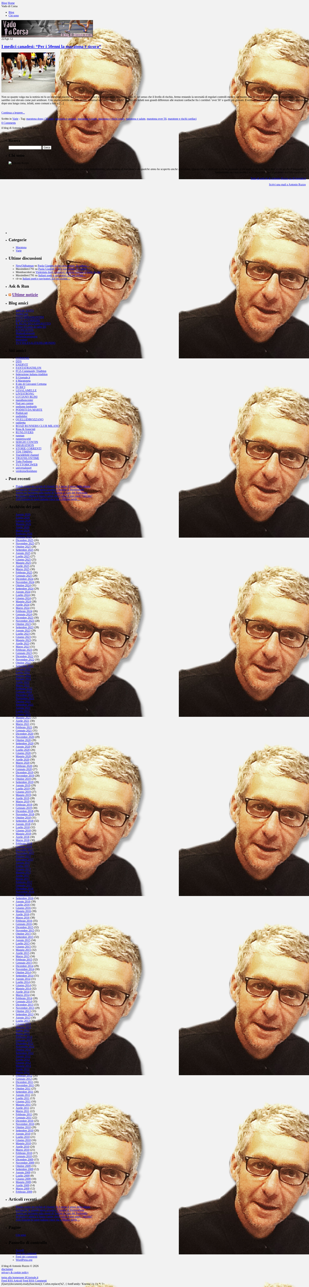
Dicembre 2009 (24, 1159)
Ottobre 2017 (23, 856)
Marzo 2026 (23, 530)
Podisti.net (22, 412)
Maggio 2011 (23, 1104)
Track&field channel (27, 454)
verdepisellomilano (26, 471)
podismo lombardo (26, 406)
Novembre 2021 (25, 698)
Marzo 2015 (23, 956)
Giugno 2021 (23, 714)
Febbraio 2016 (24, 920)
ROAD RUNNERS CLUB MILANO (38, 425)
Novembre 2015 (25, 930)
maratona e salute (135, 118)
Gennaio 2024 (24, 614)
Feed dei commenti (26, 1256)
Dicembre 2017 (24, 849)
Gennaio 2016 (24, 924)
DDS (19, 361)
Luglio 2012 (23, 1059)
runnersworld (23, 438)
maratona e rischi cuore (111, 118)
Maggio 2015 (23, 949)
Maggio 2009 (23, 1182)
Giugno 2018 (23, 830)
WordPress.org (24, 1259)
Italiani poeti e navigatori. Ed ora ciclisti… (62, 275)
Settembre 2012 (24, 1053)
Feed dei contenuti (26, 1253)
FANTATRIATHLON (28, 367)
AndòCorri (22, 313)
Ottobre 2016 (23, 895)
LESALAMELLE (26, 390)
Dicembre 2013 (24, 1004)
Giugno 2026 (23, 520)
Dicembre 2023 (24, 617)
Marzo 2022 (23, 685)
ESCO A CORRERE (28, 320)
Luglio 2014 (23, 982)
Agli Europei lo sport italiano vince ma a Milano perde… (48, 499)
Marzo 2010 (23, 1149)
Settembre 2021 (24, 704)
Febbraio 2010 (24, 1153)
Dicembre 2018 (24, 811)
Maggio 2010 (23, 1143)
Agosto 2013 (23, 1017)
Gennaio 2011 (24, 1117)
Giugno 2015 (23, 946)
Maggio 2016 (23, 911)
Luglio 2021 (23, 711)
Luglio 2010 (23, 1136)
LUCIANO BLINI (26, 396)
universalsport (23, 467)
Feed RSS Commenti (35, 1280)
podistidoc (21, 416)
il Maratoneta (23, 380)
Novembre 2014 (25, 969)
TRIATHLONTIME (27, 458)
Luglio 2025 (23, 556)
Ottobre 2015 (23, 933)
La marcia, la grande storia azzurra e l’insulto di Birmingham (50, 489)
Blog (11, 12)
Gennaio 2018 (24, 846)
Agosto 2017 (23, 862)
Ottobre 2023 (23, 624)
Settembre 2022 (24, 666)
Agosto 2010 (23, 1133)
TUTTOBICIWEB (27, 464)
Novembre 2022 (25, 659)
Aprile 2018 (22, 836)
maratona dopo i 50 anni (40, 118)
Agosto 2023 (23, 630)
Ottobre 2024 (23, 585)
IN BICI (20, 387)
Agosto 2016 (23, 901)
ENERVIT (22, 364)
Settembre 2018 (24, 820)
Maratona (21, 247)
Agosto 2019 (23, 785)
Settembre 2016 (24, 898)
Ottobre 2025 (23, 546)
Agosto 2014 (23, 978)
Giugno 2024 (23, 598)
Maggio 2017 (23, 872)
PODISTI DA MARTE (29, 409)
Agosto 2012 (23, 1056)
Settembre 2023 (24, 627)
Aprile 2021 (22, 720)
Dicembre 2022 (24, 656)
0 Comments (8, 122)
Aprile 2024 (22, 604)
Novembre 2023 (25, 620)
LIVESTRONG (25, 393)
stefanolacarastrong (26, 336)
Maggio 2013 (23, 1027)
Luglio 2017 (23, 865)
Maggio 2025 (23, 562)
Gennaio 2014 (24, 1001)
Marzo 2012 (23, 1072)
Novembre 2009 (25, 1162)
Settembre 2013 (24, 1014)
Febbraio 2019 (24, 804)
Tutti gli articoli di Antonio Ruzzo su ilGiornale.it (278, 178)
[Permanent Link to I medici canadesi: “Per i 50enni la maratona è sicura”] (28, 91)
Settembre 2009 (24, 1169)
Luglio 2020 (23, 749)
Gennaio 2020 (24, 769)
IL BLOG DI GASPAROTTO (33, 323)
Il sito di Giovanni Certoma (31, 383)
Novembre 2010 (25, 1124)
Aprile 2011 (22, 1107)
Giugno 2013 (23, 1024)
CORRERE (22, 358)
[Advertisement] (35, 211)
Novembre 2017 (25, 853)
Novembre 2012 (25, 1046)
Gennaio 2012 (24, 1078)
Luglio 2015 (23, 943)
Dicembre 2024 (24, 578)
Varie (15, 118)
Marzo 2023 (23, 646)
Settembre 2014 (24, 975)
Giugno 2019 (23, 791)
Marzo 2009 (23, 1188)
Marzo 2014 (23, 995)
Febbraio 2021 (24, 727)
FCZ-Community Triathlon (31, 371)
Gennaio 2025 (24, 575)
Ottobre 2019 (23, 778)
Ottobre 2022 (23, 662)
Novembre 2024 (25, 582)
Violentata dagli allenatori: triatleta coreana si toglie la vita (68, 272)
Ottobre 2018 (23, 817)
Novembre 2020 (25, 736)
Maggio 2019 (23, 795)
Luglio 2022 (23, 672)
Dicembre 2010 (24, 1120)
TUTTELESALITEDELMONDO (35, 342)
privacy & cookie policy (15, 1272)
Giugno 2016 (23, 907)
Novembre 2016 (25, 891)
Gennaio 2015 (24, 962)
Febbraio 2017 (24, 882)
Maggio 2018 (23, 833)
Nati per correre (24, 403)
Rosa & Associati (25, 429)
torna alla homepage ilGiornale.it (19, 1277)
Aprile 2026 (22, 527)
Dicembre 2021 (24, 695)
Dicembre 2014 (24, 965)
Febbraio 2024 (24, 611)
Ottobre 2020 (23, 740)
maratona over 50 (156, 118)
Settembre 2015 (24, 936)
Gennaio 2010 (24, 1156)
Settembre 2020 (24, 743)
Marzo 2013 (23, 1033)
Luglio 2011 (23, 1098)
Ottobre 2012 (23, 1049)
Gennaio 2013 (24, 1040)
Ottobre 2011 (23, 1088)
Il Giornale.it (23, 377)
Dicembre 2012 (24, 1043)
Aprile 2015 (22, 953)
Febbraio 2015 (24, 959)
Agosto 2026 (23, 514)
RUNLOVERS (24, 432)
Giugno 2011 (23, 1101)
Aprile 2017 (22, 875)
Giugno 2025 (23, 559)
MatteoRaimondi (25, 333)
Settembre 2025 (24, 549)
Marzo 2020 (23, 762)
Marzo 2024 (23, 607)
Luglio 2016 (23, 904)
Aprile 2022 (22, 682)
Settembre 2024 (24, 588)
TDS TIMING (24, 451)
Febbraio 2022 (24, 688)
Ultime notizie (25, 294)
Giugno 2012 (23, 1062)
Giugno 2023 (23, 636)
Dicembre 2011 (24, 1082)
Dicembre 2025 (24, 540)
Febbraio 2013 (24, 1036)
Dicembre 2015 (24, 927)
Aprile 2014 (22, 991)
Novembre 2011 (25, 1085)
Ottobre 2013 (23, 1011)
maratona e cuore (87, 118)
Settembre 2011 (24, 1091)
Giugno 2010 (23, 1140)
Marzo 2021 (23, 724)
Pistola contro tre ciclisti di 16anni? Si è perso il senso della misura (53, 486)
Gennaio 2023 (24, 653)
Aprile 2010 (22, 1146)
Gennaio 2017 (24, 885)
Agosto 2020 (23, 746)
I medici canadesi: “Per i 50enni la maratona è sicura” (51, 46)
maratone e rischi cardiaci (182, 118)
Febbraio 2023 (24, 649)
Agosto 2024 (23, 591)
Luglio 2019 (23, 788)
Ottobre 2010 (23, 1127)
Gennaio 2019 (24, 807)
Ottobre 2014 (23, 972)
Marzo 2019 (23, 801)
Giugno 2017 (23, 869)
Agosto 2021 (23, 707)
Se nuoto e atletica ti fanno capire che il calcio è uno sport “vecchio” (54, 495)
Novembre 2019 (25, 775)
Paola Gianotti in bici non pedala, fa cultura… (63, 265)
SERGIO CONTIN (27, 442)
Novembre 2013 (25, 1007)
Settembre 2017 (24, 859)
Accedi (20, 1250)
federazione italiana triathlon (32, 374)
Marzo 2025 (23, 569)
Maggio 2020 (23, 756)
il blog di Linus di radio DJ (31, 326)
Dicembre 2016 (24, 888)
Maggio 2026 (23, 524)
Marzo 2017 (23, 878)
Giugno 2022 (23, 675)
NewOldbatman (25, 265)
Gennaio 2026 (24, 536)
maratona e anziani (65, 118)
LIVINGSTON (24, 330)
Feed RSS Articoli (11, 1280)
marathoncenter (24, 400)
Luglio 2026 (23, 517)
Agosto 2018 (23, 824)
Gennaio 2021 (24, 730)
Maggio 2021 (23, 717)
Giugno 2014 (23, 985)
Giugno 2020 (23, 753)
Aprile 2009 (22, 1185)
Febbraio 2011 (24, 1114)
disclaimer (7, 1269)
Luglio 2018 (23, 827)
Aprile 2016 (22, 914)
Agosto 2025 (23, 553)
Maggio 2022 (23, 678)
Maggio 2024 (23, 601)
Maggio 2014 (23, 988)
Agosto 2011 (23, 1095)
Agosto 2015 (23, 940)
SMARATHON (25, 445)
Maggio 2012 (23, 1065)
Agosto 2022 (23, 669)
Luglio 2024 (23, 595)
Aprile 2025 (22, 566)
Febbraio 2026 (24, 533)
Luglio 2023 (23, 633)
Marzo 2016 (23, 917)
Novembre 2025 (25, 543)
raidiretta (21, 422)
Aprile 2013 (22, 1030)
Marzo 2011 (22, 1111)
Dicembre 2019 (24, 772)
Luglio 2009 (23, 1175)
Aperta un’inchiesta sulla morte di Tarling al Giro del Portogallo (51, 492)
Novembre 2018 (25, 814)
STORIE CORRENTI (28, 448)
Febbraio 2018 (24, 843)
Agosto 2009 (23, 1172)
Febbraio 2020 (24, 766)
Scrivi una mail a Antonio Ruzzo (287, 184)
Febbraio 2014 (24, 998)
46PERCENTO (25, 310)
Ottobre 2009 (23, 1165)
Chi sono (14, 15)
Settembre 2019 (24, 782)
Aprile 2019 (22, 798)
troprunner (22, 339)
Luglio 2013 (23, 1020)
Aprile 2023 (22, 643)
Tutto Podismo (24, 461)
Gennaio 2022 (24, 691)
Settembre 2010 (24, 1130)
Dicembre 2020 (24, 733)
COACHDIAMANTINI (30, 317)
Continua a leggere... (13, 112)
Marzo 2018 (23, 840)
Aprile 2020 (22, 759)
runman (20, 435)
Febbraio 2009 (24, 1191)
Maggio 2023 (23, 640)
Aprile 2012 (22, 1069)
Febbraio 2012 (24, 1075)
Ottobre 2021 (23, 701)
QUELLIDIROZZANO (29, 419)
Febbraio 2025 (24, 572)
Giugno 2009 (23, 1178)
